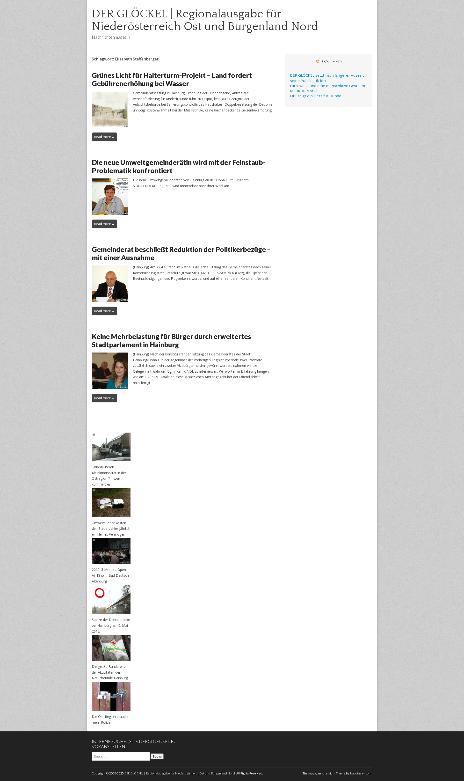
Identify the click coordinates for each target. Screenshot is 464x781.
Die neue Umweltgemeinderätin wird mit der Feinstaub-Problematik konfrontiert (178, 166)
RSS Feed (331, 61)
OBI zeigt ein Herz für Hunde (315, 95)
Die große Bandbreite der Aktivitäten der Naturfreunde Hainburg (110, 672)
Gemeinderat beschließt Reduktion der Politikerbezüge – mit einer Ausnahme (181, 253)
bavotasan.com (360, 773)
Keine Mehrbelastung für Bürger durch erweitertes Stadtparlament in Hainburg (171, 340)
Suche (157, 756)
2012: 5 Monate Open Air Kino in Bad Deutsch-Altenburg (111, 575)
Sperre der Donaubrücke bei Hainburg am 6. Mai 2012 (111, 625)
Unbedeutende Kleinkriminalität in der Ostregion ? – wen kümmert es (109, 475)
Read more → (104, 136)
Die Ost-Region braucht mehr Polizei (110, 719)
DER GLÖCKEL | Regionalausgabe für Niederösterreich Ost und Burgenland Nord (205, 20)
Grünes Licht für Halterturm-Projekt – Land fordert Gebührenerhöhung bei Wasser (172, 79)
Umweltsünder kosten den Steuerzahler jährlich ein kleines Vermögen (111, 529)
